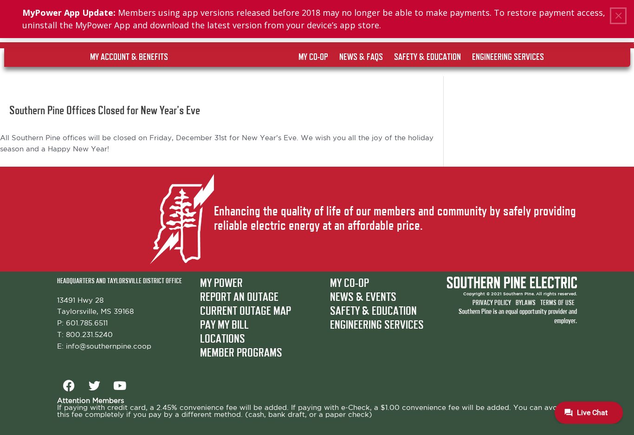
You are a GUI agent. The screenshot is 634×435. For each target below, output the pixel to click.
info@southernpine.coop (108, 347)
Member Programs (241, 353)
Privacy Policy (491, 302)
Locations (222, 339)
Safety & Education (373, 311)
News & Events (363, 298)
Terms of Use (557, 302)
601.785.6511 (87, 323)
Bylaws (526, 302)
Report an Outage (239, 298)
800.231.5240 (89, 335)
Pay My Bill (224, 325)
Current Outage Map (245, 311)
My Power (221, 284)
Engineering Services (377, 325)
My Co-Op (349, 284)
